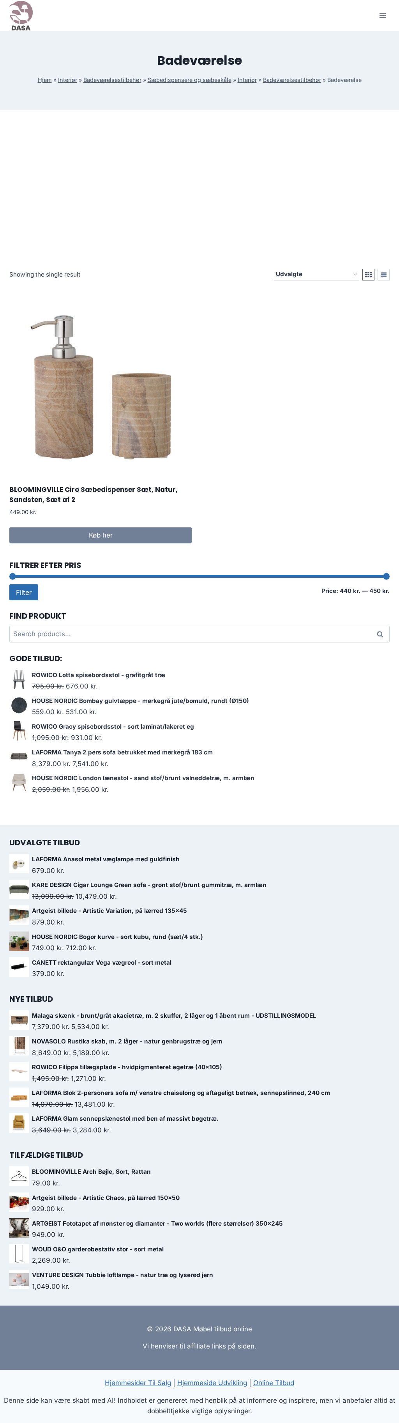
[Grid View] (368, 274)
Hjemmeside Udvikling (212, 1383)
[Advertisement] (199, 195)
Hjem (45, 79)
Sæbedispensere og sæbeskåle (189, 79)
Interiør (67, 79)
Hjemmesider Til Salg (138, 1383)
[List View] (384, 274)
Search (382, 634)
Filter (24, 592)
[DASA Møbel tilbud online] (21, 15)
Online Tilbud (273, 1383)
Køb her (101, 535)
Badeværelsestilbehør (112, 79)
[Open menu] (382, 15)
